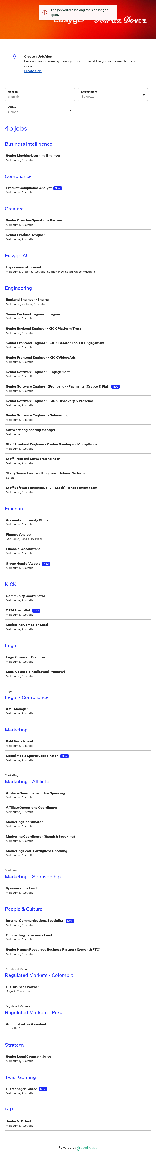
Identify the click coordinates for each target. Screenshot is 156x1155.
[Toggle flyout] (143, 94)
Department (89, 92)
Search (13, 92)
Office (12, 107)
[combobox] (81, 96)
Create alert (33, 71)
